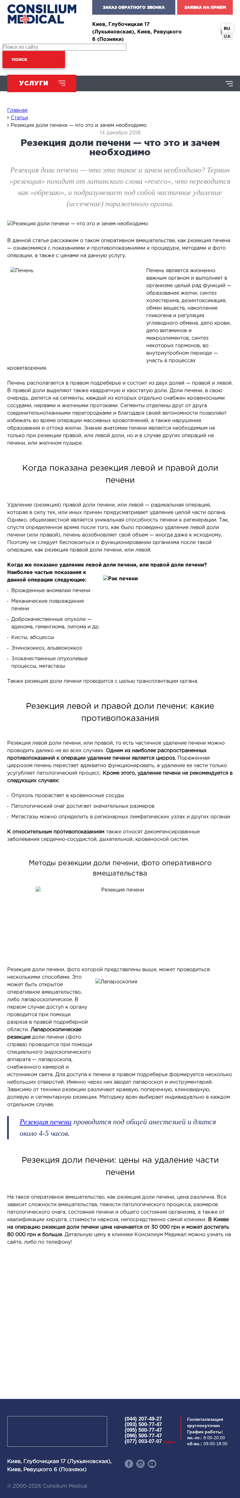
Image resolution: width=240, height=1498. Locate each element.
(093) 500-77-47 (143, 1424)
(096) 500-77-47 (143, 1436)
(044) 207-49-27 (143, 1419)
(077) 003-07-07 (150, 1441)
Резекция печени (46, 1122)
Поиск (19, 59)
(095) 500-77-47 (143, 1430)
